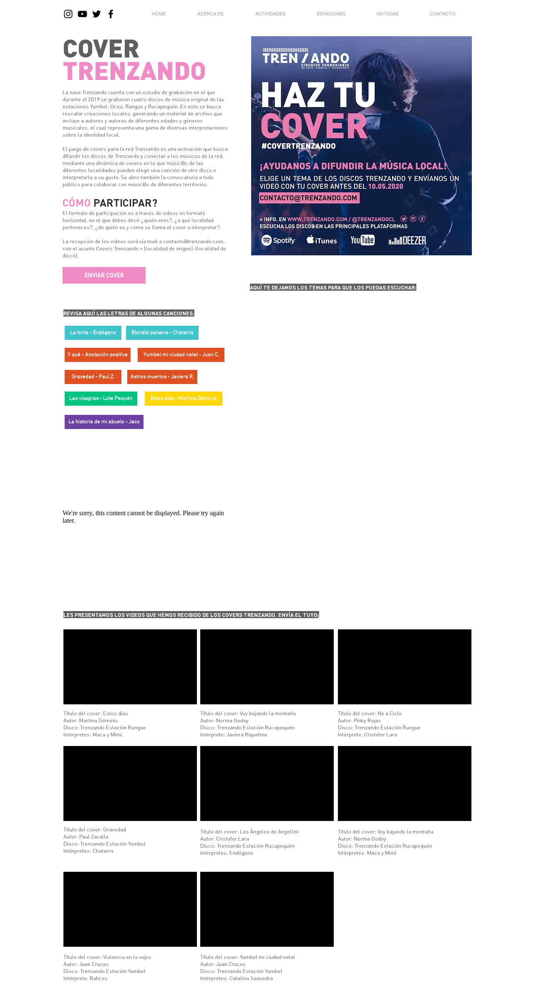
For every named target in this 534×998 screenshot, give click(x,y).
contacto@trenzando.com (193, 241)
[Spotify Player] (302, 370)
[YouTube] (82, 14)
